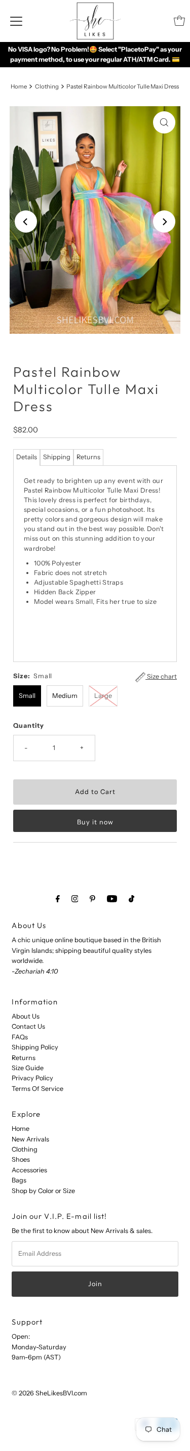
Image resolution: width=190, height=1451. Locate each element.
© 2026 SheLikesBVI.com (49, 1393)
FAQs (20, 1037)
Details (26, 457)
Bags (19, 1180)
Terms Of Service (37, 1088)
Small (27, 695)
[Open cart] (179, 21)
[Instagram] (75, 899)
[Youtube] (112, 899)
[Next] (164, 221)
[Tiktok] (131, 899)
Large (103, 695)
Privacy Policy (32, 1078)
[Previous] (26, 221)
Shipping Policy (35, 1047)
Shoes (21, 1159)
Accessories (29, 1170)
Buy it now (95, 822)
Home (19, 86)
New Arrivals (30, 1139)
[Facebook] (58, 899)
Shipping (56, 457)
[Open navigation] (16, 20)
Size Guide (28, 1068)
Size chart (161, 676)
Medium (65, 695)
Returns (88, 457)
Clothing (47, 86)
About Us (26, 1016)
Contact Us (28, 1026)
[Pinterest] (92, 899)
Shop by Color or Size (43, 1191)
